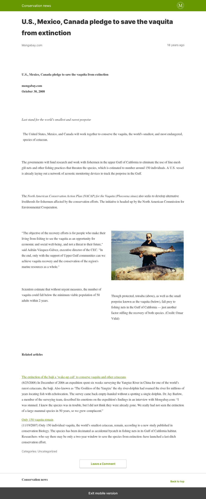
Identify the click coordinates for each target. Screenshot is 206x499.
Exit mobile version (103, 493)
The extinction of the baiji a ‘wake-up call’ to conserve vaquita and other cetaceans (74, 377)
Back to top (177, 481)
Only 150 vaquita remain (37, 419)
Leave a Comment (103, 463)
